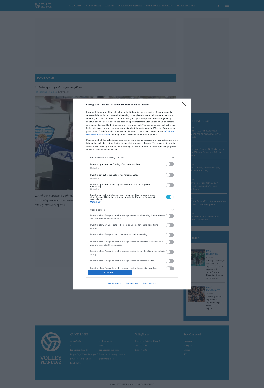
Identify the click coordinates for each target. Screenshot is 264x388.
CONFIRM (110, 272)
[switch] (170, 164)
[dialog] (132, 194)
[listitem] (132, 157)
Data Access (132, 283)
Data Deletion (114, 283)
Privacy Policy (149, 283)
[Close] (185, 105)
